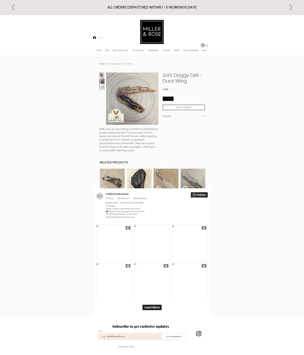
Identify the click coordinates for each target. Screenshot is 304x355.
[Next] (290, 8)
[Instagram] (198, 333)
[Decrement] (164, 99)
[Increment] (171, 99)
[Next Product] (208, 181)
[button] (205, 45)
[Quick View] (112, 181)
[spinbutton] (168, 99)
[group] (152, 188)
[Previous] (13, 8)
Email (100, 331)
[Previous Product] (96, 181)
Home (102, 63)
